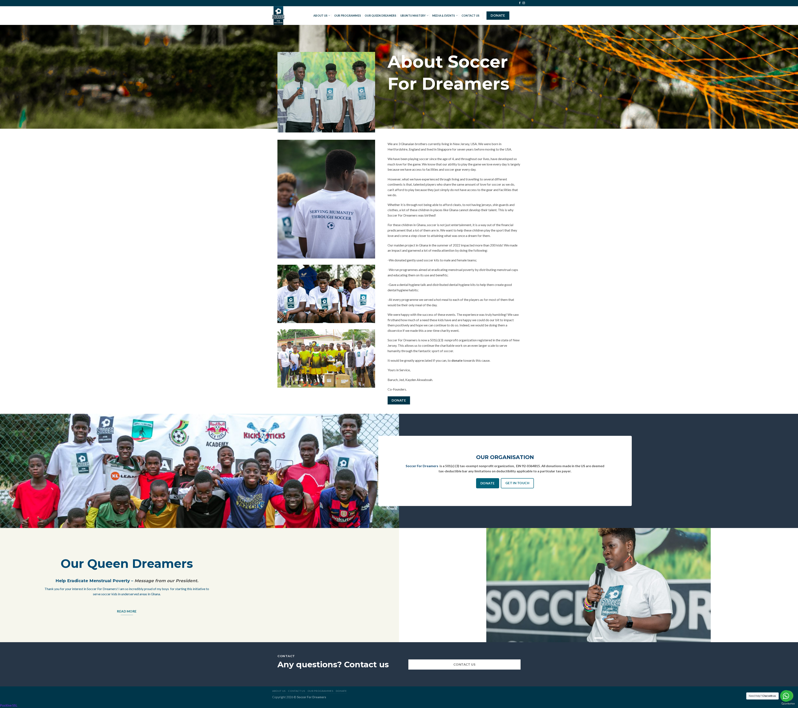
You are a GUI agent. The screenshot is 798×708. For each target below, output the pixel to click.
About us (279, 690)
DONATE (341, 690)
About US (320, 15)
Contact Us (471, 15)
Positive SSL (8, 705)
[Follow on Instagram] (523, 3)
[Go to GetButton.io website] (788, 703)
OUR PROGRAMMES (347, 15)
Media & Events (443, 15)
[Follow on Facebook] (519, 3)
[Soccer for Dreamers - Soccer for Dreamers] (289, 15)
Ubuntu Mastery (413, 15)
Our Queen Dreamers (381, 15)
